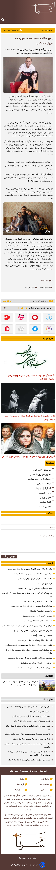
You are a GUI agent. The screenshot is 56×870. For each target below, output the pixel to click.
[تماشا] (7, 318)
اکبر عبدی (45, 789)
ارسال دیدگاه (9, 556)
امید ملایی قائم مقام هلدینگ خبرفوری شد (34, 640)
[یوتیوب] (35, 318)
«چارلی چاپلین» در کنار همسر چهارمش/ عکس (31, 739)
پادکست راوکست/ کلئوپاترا (41, 611)
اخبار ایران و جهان (42, 488)
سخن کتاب (14, 771)
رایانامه (52, 527)
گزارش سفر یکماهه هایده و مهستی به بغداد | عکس (28, 706)
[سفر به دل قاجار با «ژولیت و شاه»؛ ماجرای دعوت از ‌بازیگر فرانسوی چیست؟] (47, 685)
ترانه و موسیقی (44, 483)
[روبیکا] (21, 329)
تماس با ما (32, 858)
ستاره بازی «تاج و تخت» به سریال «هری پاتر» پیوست (30, 658)
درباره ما (22, 858)
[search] (3, 20)
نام (54, 518)
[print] (4, 301)
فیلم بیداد (20, 784)
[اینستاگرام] (49, 329)
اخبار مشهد (45, 502)
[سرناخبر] (42, 7)
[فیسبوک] (18, 308)
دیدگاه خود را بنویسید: (47, 536)
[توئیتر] (22, 308)
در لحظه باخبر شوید (42, 470)
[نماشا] (7, 329)
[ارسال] (8, 301)
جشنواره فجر (45, 287)
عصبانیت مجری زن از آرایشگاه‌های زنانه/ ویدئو (33, 630)
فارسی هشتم (45, 506)
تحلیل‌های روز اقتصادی (40, 474)
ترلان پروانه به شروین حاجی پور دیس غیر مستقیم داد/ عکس (27, 625)
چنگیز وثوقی (19, 789)
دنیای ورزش (45, 497)
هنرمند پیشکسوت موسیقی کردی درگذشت (34, 667)
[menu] (53, 20)
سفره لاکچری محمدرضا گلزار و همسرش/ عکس (31, 716)
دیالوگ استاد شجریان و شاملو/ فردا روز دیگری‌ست (31, 606)
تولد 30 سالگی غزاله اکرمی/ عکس (38, 620)
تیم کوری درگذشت (44, 583)
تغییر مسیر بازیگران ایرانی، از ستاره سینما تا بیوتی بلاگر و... (28, 645)
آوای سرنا (34, 771)
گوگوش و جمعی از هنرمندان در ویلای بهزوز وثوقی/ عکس (27, 734)
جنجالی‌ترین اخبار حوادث (39, 479)
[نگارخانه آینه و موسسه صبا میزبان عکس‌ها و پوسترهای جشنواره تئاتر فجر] (28, 358)
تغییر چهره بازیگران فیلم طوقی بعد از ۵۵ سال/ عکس (28, 759)
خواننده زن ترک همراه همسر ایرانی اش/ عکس (31, 721)
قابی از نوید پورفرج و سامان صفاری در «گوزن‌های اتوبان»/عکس (28, 456)
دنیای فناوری (45, 493)
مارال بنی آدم (29, 287)
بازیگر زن (45, 779)
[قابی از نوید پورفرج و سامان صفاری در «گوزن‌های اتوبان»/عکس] (28, 438)
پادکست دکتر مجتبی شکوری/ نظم (38, 601)
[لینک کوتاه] (11, 301)
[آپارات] (21, 318)
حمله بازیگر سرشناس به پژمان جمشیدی (35, 588)
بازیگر (21, 779)
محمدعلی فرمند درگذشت (41, 635)
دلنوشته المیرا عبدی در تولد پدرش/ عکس (35, 578)
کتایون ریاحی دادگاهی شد (39, 711)
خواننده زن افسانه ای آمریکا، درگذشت (36, 663)
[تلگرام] (25, 308)
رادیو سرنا (44, 771)
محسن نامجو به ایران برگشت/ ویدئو (37, 616)
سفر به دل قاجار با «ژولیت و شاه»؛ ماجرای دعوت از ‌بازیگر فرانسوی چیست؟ (20, 683)
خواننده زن (44, 784)
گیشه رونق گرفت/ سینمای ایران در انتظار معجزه (32, 573)
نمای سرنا (24, 771)
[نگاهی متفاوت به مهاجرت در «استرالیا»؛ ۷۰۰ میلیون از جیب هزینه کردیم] (28, 398)
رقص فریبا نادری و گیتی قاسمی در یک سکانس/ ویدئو (30, 568)
